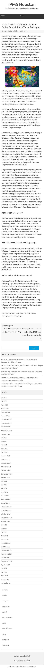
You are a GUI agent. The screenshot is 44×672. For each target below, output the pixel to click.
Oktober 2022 (5, 557)
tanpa (20, 316)
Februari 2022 (5, 583)
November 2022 (6, 554)
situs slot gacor (7, 628)
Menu (22, 16)
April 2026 (4, 405)
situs (15, 316)
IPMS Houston (22, 4)
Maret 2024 (5, 496)
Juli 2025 (4, 437)
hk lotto (4, 595)
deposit (27, 313)
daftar (22, 313)
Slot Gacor (12, 313)
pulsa (11, 316)
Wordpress (32, 666)
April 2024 (4, 492)
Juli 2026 (4, 397)
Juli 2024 (4, 481)
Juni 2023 (4, 528)
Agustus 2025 (5, 434)
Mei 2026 (4, 401)
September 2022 (6, 561)
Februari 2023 (5, 543)
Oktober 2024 (5, 470)
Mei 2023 (4, 532)
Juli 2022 (4, 568)
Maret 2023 (5, 539)
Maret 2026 (5, 408)
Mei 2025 (4, 445)
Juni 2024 (4, 485)
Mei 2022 (4, 572)
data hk (4, 612)
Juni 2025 (4, 441)
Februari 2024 (5, 499)
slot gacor (5, 601)
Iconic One (11, 666)
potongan (5, 316)
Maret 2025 (5, 452)
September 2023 (6, 517)
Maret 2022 (5, 579)
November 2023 (6, 510)
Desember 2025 (6, 419)
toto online (5, 606)
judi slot (4, 590)
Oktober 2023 (5, 514)
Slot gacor (5, 645)
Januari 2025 (5, 459)
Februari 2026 (5, 412)
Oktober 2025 (5, 427)
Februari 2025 (5, 456)
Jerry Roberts (9, 31)
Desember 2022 (6, 550)
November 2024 (6, 466)
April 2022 (4, 576)
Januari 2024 (5, 503)
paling (33, 313)
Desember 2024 (6, 463)
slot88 (4, 623)
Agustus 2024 (5, 477)
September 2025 (6, 430)
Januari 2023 (5, 546)
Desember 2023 (6, 507)
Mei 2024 (4, 488)
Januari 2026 (5, 416)
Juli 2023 (4, 525)
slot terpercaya (7, 617)
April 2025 (4, 448)
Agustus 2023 (5, 521)
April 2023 (4, 536)
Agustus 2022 (5, 565)
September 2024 (6, 474)
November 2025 (6, 423)
